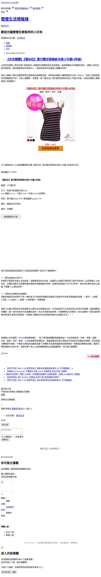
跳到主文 (5, 26)
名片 (8, 49)
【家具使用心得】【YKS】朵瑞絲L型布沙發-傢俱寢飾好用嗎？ (33, 377)
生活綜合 (21, 38)
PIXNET (32, 543)
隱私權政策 (64, 543)
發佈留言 (5, 440)
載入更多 (5, 425)
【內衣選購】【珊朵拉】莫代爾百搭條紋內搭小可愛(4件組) (44, 59)
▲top (3, 420)
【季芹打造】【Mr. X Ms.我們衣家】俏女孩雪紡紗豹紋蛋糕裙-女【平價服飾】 (39, 380)
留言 (20, 409)
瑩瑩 (3, 395)
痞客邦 (15, 409)
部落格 (9, 46)
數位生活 (20, 416)
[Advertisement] (29, 240)
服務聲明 (74, 543)
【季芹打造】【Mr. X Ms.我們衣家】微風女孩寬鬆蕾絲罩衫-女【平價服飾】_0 (39, 368)
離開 (14, 572)
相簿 (8, 43)
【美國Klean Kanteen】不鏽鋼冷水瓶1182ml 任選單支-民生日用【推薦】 (37, 371)
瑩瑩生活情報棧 (15, 19)
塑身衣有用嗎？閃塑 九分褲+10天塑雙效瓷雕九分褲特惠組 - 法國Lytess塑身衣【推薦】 (43, 374)
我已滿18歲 (6, 572)
